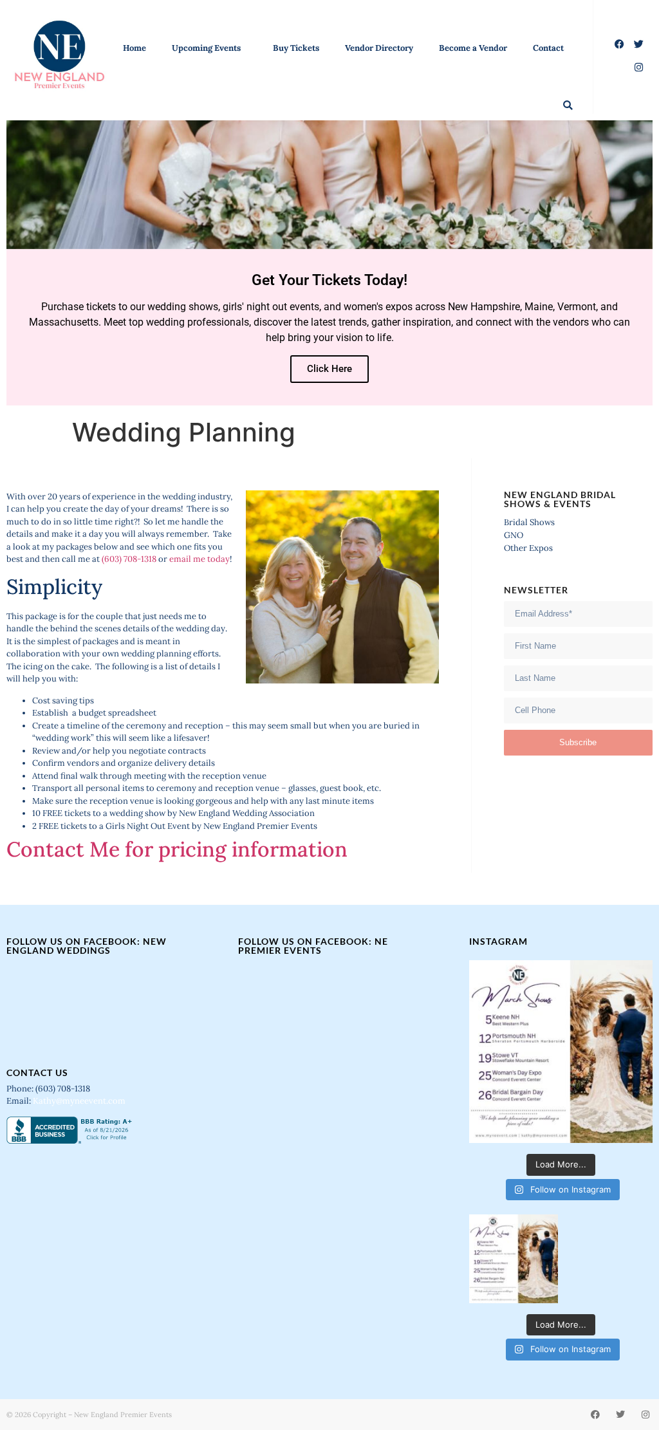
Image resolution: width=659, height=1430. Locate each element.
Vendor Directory (379, 47)
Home (134, 47)
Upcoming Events (206, 47)
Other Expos (528, 548)
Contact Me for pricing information (177, 849)
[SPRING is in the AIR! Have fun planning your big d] (561, 1052)
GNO (513, 535)
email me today (199, 558)
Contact (548, 47)
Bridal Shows (529, 522)
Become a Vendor (473, 47)
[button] (568, 105)
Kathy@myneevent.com (79, 1100)
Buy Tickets (296, 47)
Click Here (329, 369)
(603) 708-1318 (129, 558)
